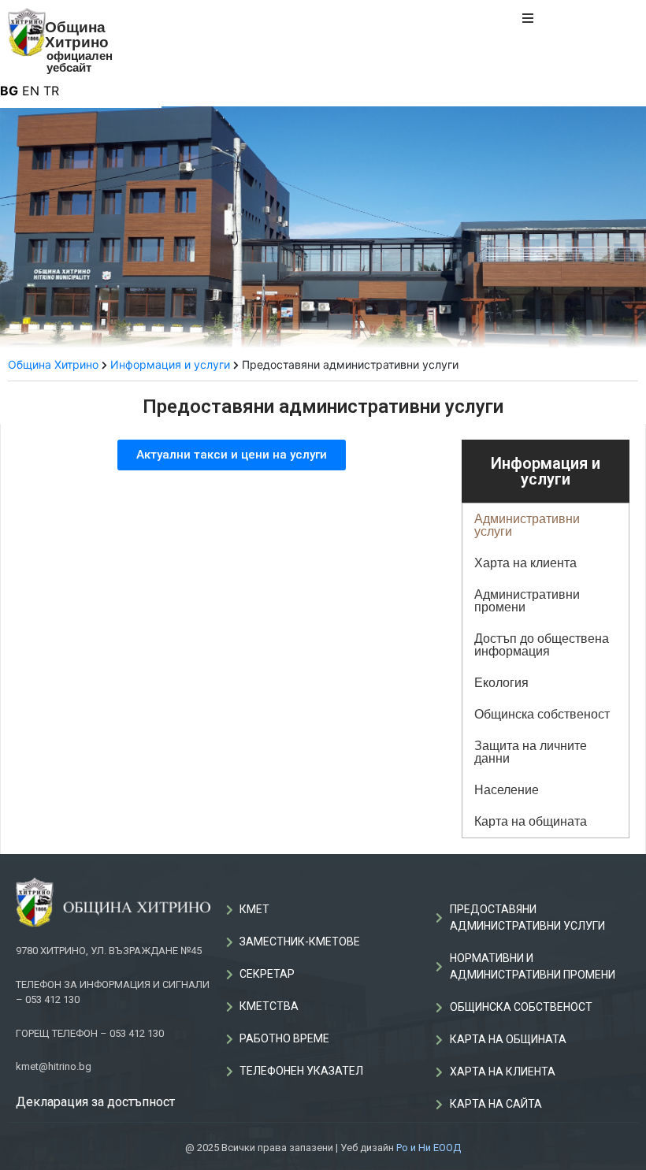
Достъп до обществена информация (541, 645)
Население (506, 790)
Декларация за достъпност (95, 1101)
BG (9, 90)
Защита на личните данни (530, 752)
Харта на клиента (525, 563)
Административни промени (527, 601)
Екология (501, 682)
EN (30, 90)
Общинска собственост (542, 714)
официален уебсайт (79, 61)
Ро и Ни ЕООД (428, 1147)
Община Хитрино (77, 34)
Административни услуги (527, 525)
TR (51, 90)
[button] (231, 455)
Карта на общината (530, 821)
